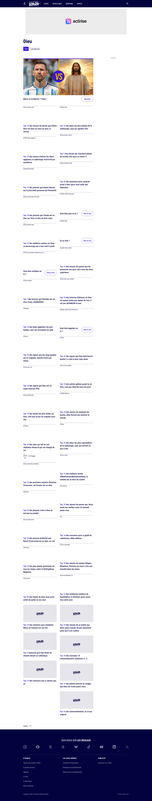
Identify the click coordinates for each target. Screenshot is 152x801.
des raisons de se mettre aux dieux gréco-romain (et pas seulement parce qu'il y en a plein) (75, 627)
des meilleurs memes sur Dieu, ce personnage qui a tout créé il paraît (39, 245)
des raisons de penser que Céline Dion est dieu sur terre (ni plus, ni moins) (40, 128)
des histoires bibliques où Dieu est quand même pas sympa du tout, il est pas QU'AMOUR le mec (76, 300)
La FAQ (25, 776)
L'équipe (25, 772)
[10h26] (34, 4)
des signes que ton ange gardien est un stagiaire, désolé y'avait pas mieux (39, 357)
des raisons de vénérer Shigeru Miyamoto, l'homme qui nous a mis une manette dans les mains (76, 566)
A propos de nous (29, 767)
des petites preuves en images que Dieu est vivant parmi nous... (75, 685)
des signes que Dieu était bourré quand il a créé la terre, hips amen (76, 357)
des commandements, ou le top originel (76, 713)
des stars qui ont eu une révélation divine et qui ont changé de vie (38, 447)
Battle (79, 4)
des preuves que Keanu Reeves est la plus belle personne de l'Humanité (39, 189)
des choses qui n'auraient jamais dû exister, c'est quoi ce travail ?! (76, 155)
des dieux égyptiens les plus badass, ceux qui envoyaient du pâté (38, 328)
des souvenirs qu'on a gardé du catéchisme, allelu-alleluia (76, 537)
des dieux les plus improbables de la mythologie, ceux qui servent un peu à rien (76, 445)
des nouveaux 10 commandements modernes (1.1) (73, 657)
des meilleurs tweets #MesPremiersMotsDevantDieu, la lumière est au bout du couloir (74, 476)
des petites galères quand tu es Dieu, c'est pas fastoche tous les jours (76, 385)
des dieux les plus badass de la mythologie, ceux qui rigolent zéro (76, 127)
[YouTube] (101, 747)
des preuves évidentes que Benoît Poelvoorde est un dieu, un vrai (39, 540)
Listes (46, 4)
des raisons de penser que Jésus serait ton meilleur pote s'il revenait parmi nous (76, 507)
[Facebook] (37, 747)
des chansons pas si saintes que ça (39, 682)
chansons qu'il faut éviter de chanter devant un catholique (37, 654)
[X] (50, 747)
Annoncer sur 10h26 (105, 763)
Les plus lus (35, 49)
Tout (26, 49)
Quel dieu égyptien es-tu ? (69, 330)
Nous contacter (28, 786)
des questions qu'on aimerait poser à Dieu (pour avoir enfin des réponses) (75, 184)
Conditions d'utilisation (70, 763)
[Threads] (63, 747)
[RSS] (127, 747)
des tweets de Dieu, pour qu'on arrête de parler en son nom (39, 598)
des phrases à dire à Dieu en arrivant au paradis (38, 512)
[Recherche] (127, 3)
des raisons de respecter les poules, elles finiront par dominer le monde (74, 415)
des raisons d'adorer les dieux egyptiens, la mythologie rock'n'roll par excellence (39, 159)
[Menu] (24, 3)
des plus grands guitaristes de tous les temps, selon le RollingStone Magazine (38, 569)
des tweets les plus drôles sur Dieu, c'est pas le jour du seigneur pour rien (39, 416)
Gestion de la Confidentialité (72, 772)
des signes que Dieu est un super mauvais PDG (37, 387)
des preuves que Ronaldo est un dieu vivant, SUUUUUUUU (39, 300)
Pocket (33, 456)
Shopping (69, 4)
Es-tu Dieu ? (65, 240)
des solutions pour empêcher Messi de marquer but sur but (38, 626)
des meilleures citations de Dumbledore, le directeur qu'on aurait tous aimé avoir (75, 597)
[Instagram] (25, 747)
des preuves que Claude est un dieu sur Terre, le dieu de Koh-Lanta (39, 217)
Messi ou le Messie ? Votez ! (35, 98)
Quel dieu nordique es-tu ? (32, 272)
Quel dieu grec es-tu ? (69, 213)
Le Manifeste (27, 781)
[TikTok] (88, 747)
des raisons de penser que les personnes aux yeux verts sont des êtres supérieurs (76, 269)
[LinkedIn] (114, 747)
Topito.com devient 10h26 (32, 763)
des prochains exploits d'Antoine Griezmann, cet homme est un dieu (39, 484)
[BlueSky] (76, 747)
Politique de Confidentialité (72, 767)
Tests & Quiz (57, 4)
